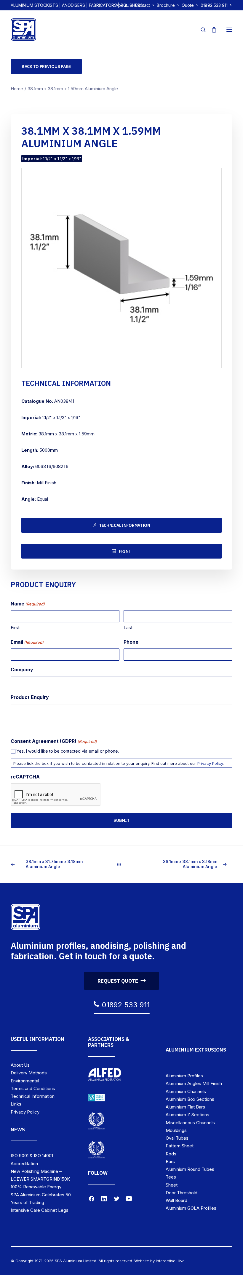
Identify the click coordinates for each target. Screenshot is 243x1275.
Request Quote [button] (117, 981)
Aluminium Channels (186, 1091)
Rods (171, 1154)
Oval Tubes (177, 1138)
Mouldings (176, 1130)
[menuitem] (124, 5)
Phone (131, 642)
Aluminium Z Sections (187, 1114)
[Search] (200, 29)
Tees (171, 1177)
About (121, 5)
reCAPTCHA (25, 777)
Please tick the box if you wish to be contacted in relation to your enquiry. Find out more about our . (118, 763)
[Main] (122, 864)
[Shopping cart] (211, 29)
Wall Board (176, 1200)
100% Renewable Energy (36, 1187)
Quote (188, 5)
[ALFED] (105, 1076)
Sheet (172, 1185)
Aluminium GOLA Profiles (191, 1208)
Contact (142, 5)
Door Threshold (181, 1192)
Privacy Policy (210, 763)
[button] (229, 29)
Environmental (25, 1081)
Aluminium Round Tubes (190, 1169)
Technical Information (33, 1096)
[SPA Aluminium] (23, 29)
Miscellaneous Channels (190, 1122)
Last (128, 627)
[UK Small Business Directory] (96, 1097)
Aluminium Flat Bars (185, 1107)
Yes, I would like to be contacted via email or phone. (68, 751)
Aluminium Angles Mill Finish (194, 1083)
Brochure (166, 5)
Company (22, 670)
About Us (20, 1065)
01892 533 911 (214, 5)
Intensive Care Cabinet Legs (39, 1210)
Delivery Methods (29, 1073)
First (15, 627)
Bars (170, 1161)
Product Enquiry (30, 697)
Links (16, 1104)
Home (17, 88)
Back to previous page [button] (46, 66)
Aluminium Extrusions (196, 1049)
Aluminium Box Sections (190, 1099)
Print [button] (125, 551)
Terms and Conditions (33, 1088)
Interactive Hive (170, 1260)
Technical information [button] (124, 525)
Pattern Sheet (180, 1146)
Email (27, 642)
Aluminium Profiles (184, 1076)
